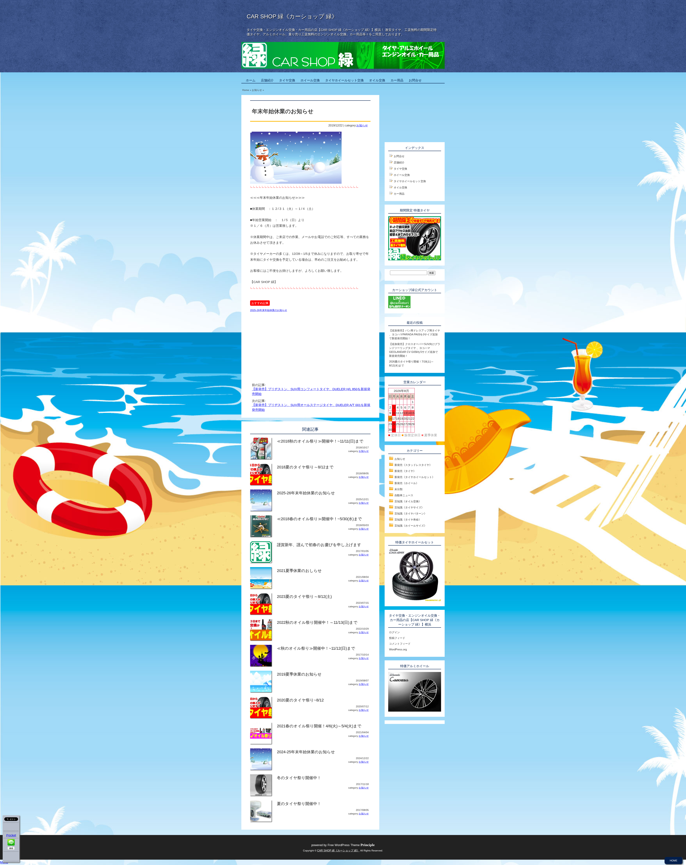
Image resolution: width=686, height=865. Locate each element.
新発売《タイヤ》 (405, 470)
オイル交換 (377, 80)
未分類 (398, 489)
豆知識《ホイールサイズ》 (410, 525)
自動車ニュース (403, 495)
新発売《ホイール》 (406, 483)
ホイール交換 (310, 80)
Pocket (11, 835)
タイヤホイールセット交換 (344, 80)
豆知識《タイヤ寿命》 (407, 519)
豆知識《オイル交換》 (407, 501)
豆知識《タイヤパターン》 (410, 513)
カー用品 (397, 80)
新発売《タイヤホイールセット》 (414, 477)
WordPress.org (398, 649)
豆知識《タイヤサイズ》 (409, 507)
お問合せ (415, 80)
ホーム (250, 80)
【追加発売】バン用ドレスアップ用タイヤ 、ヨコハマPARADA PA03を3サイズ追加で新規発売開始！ (414, 334)
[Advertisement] (280, 343)
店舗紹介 (267, 80)
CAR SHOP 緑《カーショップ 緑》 (292, 16)
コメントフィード (400, 643)
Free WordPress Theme (351, 845)
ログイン (394, 632)
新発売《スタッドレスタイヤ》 (413, 464)
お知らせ (362, 125)
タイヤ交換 (287, 80)
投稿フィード (397, 637)
